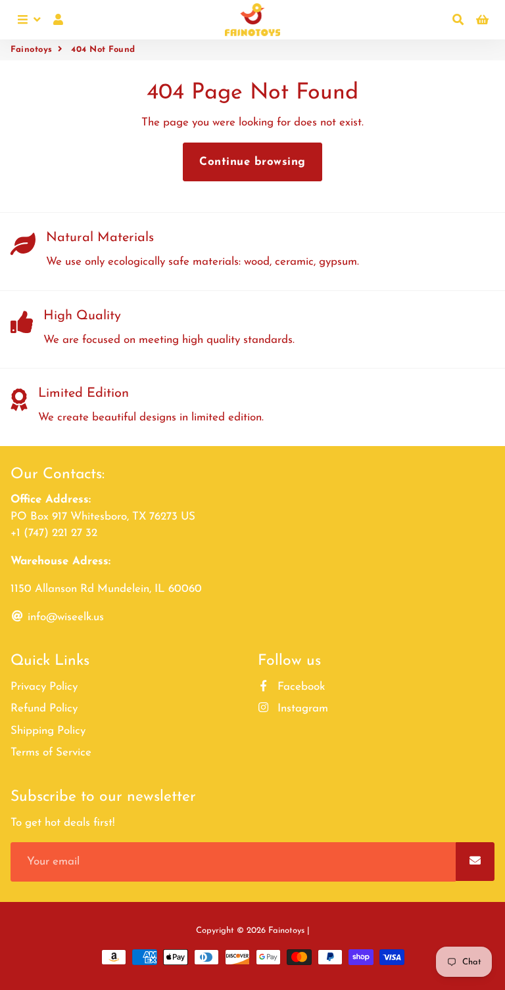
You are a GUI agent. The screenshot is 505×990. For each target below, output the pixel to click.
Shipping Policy (48, 730)
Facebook (299, 686)
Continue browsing (252, 162)
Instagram (301, 708)
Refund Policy (44, 708)
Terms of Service (51, 752)
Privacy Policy (44, 686)
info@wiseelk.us (64, 617)
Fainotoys (32, 49)
